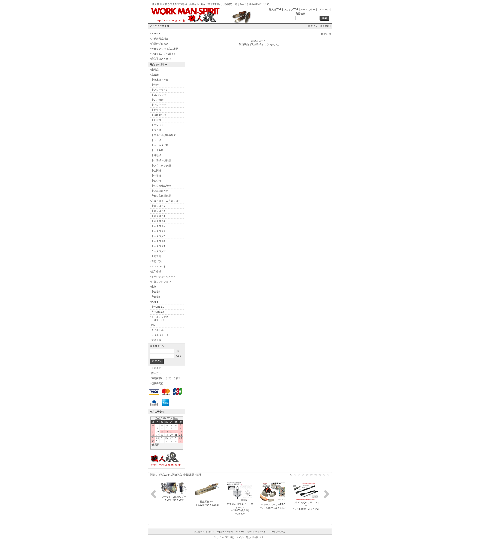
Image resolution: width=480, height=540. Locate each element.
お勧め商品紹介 (159, 38)
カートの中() (307, 9)
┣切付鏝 (156, 120)
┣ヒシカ (156, 180)
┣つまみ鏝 (157, 150)
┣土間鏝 (156, 170)
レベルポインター (161, 335)
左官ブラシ (157, 261)
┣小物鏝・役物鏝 (161, 160)
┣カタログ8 (158, 241)
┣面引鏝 (156, 109)
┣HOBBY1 (157, 306)
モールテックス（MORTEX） (159, 319)
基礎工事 (156, 340)
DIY (153, 325)
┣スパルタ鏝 (158, 94)
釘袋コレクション (161, 281)
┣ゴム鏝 (156, 130)
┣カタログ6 (158, 231)
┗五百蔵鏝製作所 (161, 195)
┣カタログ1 (158, 205)
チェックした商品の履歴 (164, 48)
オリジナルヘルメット (163, 276)
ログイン (313, 26)
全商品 (155, 69)
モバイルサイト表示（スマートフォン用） (266, 531)
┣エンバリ (157, 125)
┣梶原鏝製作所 (159, 190)
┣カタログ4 (158, 221)
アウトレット (158, 266)
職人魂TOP (275, 9)
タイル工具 (157, 330)
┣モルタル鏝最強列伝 (163, 135)
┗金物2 (155, 296)
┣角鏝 (155, 84)
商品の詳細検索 (159, 43)
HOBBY (155, 301)
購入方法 (156, 373)
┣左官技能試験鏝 (161, 185)
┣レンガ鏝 (157, 99)
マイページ (323, 9)
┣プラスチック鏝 (161, 165)
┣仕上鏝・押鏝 (159, 79)
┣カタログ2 (158, 210)
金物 (153, 286)
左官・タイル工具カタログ (166, 200)
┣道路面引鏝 (158, 115)
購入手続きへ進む (161, 58)
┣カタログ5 (158, 226)
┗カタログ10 (158, 251)
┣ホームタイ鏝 (159, 145)
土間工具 (156, 256)
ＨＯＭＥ (156, 33)
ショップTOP (291, 9)
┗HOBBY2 (157, 311)
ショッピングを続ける (163, 53)
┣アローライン (159, 89)
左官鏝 (155, 74)
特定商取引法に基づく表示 (166, 378)
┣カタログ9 (158, 246)
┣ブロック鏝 (158, 104)
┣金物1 (155, 291)
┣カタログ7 (158, 236)
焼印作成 (156, 271)
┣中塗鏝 (156, 175)
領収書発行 (157, 383)
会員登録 (325, 26)
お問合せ (156, 368)
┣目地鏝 (156, 155)
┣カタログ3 (158, 216)
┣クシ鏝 (156, 140)
